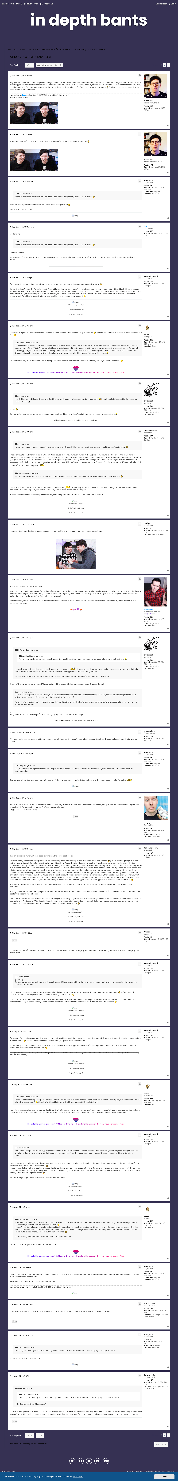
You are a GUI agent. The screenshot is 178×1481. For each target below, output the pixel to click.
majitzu (147, 523)
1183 (151, 340)
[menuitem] (19, 3)
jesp (24, 95)
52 (151, 937)
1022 (151, 528)
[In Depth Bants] (89, 22)
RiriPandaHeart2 (151, 276)
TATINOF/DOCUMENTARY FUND (30, 57)
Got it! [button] (164, 1477)
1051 (151, 186)
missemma (149, 609)
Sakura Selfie (149, 1303)
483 (151, 231)
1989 (151, 406)
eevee (146, 335)
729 (151, 736)
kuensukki (148, 101)
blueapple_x (149, 731)
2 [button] (164, 65)
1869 (151, 617)
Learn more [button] (78, 1477)
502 (151, 106)
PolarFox (147, 823)
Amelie (147, 932)
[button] (168, 65)
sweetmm (148, 180)
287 (151, 282)
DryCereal (148, 401)
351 (151, 828)
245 (151, 1309)
